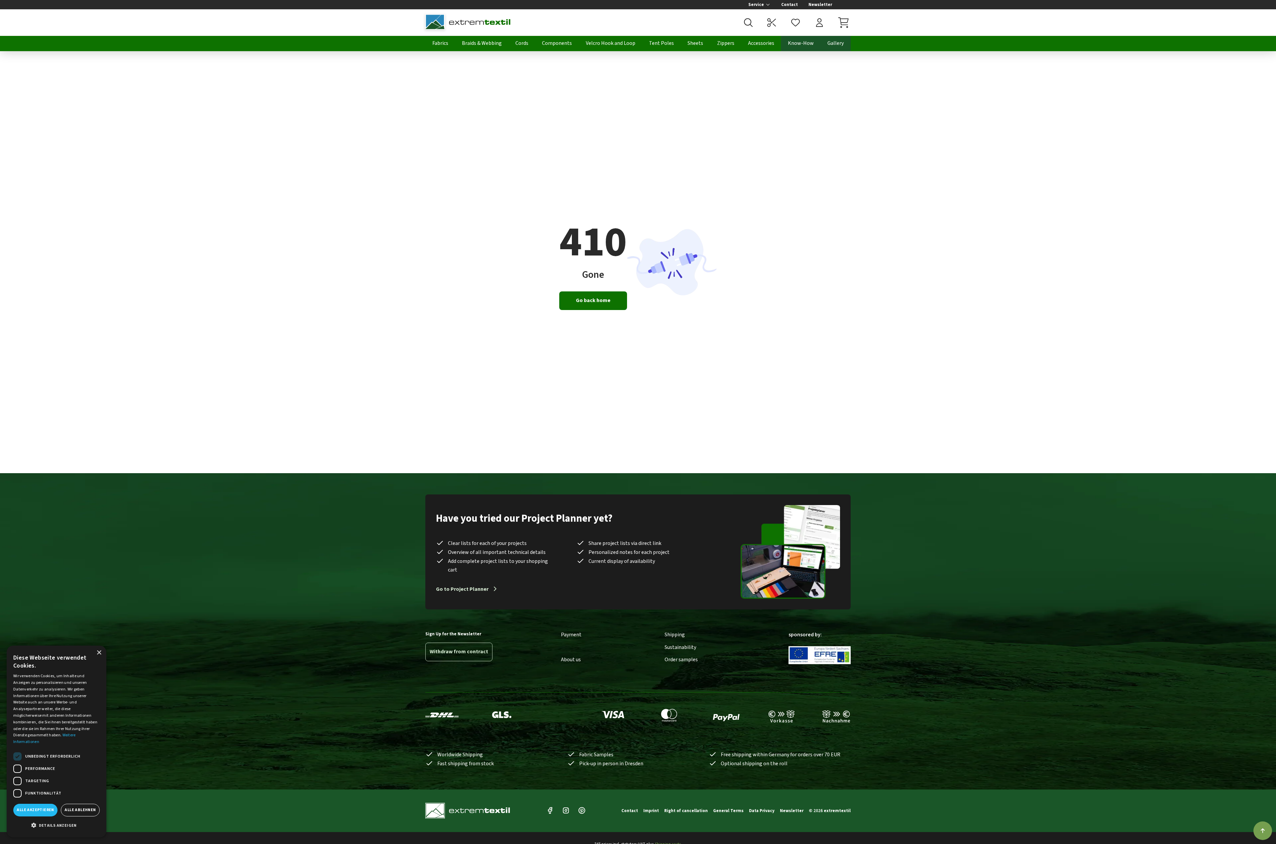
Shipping (675, 634)
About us (571, 659)
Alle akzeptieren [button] (35, 810)
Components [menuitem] (557, 43)
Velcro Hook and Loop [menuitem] (610, 43)
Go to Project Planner (462, 589)
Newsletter (820, 5)
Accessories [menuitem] (761, 43)
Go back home (593, 300)
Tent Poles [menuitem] (661, 43)
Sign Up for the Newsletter (453, 634)
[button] (56, 826)
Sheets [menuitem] (695, 43)
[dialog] (56, 741)
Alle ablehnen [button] (80, 810)
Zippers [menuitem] (725, 43)
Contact (789, 5)
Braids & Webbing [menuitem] (482, 43)
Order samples (681, 659)
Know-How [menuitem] (801, 43)
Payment (571, 634)
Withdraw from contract (459, 651)
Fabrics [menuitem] (440, 43)
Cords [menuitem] (521, 43)
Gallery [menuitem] (835, 43)
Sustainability (680, 647)
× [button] (98, 652)
